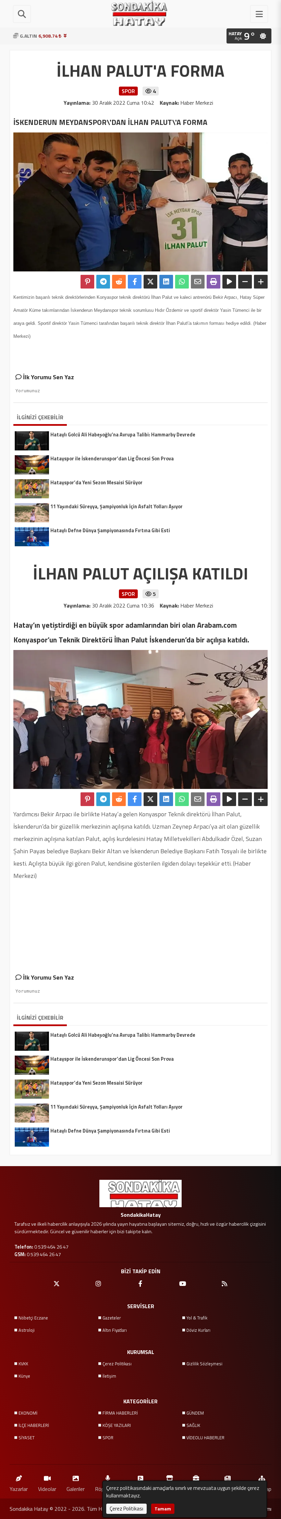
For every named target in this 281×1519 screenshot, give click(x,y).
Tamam (163, 1508)
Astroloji (27, 1330)
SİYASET (27, 1437)
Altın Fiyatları (114, 1330)
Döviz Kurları (198, 1330)
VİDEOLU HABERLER (205, 1437)
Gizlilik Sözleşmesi (204, 1363)
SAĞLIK (193, 1425)
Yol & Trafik (196, 1317)
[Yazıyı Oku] (229, 282)
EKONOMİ (28, 1412)
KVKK (23, 1363)
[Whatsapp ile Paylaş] (182, 282)
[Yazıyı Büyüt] (261, 282)
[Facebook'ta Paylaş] (135, 282)
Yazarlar (19, 1489)
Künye (24, 1376)
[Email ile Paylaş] (198, 282)
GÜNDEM (195, 1412)
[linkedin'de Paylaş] (166, 282)
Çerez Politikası (117, 1363)
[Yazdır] (213, 282)
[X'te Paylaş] (150, 282)
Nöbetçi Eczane (33, 1317)
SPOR (107, 1437)
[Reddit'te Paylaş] (119, 282)
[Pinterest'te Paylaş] (87, 282)
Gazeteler (111, 1317)
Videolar (47, 1489)
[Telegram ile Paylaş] (103, 282)
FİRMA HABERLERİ (120, 1412)
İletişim (109, 1376)
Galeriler (75, 1489)
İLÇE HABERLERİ (34, 1425)
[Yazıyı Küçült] (245, 282)
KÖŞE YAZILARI (116, 1425)
